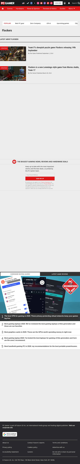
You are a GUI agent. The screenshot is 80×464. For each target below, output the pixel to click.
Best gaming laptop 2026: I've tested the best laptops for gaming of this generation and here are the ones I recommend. (40, 339)
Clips (76, 23)
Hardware (20, 8)
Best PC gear (19, 23)
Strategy (4, 48)
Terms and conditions (60, 443)
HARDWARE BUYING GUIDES (20, 274)
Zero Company (35, 23)
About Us (5, 443)
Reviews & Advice (49, 8)
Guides (62, 8)
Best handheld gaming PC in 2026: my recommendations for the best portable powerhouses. (40, 346)
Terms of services (45, 182)
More (71, 8)
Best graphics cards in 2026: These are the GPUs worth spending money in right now (37, 332)
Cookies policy (32, 447)
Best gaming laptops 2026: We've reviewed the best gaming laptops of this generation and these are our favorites (39, 325)
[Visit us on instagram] (38, 3)
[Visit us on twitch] (44, 3)
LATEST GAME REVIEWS (60, 274)
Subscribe (58, 3)
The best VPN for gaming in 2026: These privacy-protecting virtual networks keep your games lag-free (41, 317)
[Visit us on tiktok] (51, 3)
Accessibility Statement (10, 452)
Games (10, 8)
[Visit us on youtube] (41, 3)
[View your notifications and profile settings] (69, 3)
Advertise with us (58, 447)
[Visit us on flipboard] (48, 3)
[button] (76, 3)
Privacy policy (7, 447)
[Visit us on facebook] (31, 3)
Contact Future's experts (36, 443)
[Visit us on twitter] (34, 3)
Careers (30, 452)
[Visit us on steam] (28, 3)
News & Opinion (33, 8)
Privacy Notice (47, 183)
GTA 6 (49, 23)
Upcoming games (63, 23)
